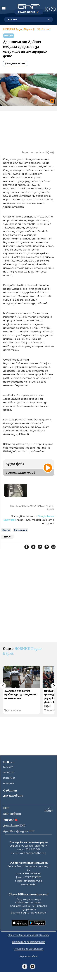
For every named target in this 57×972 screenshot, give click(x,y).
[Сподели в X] (33, 546)
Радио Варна (17, 63)
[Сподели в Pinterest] (46, 546)
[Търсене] (49, 19)
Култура (8, 767)
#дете (6, 530)
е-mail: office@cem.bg (28, 880)
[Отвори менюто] (3, 8)
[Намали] (52, 152)
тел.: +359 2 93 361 (28, 849)
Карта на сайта (29, 956)
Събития (10, 790)
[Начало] (29, 6)
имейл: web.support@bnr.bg (28, 853)
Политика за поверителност (28, 942)
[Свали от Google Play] (37, 923)
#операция (20, 530)
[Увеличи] (47, 152)
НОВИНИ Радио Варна (17, 29)
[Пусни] (48, 468)
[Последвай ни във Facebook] (25, 966)
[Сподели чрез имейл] (53, 546)
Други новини (13, 795)
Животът (44, 29)
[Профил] (53, 9)
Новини (8, 762)
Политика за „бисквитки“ (28, 948)
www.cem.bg (28, 884)
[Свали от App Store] (20, 923)
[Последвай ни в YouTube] (32, 966)
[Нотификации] (47, 9)
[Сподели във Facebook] (26, 546)
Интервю (9, 778)
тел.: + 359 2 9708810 (28, 873)
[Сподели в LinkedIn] (40, 546)
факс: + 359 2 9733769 (28, 877)
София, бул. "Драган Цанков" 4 (28, 845)
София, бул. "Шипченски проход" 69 (28, 868)
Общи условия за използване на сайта (28, 935)
